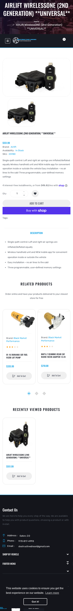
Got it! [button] (35, 601)
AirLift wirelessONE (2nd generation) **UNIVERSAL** (18, 456)
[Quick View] (7, 326)
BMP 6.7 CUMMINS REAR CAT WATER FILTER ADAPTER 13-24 (53, 355)
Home (36, 21)
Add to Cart (37, 203)
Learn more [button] (52, 592)
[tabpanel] (36, 254)
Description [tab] (36, 233)
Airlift (13, 147)
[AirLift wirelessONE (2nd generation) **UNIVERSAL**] (21, 112)
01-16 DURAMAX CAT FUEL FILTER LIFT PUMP (17, 356)
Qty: (5, 193)
